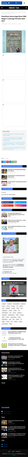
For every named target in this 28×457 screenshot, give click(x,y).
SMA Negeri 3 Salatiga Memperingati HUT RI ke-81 (17, 170)
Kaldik (3, 321)
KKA (13, 319)
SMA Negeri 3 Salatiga (6, 23)
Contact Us (18, 451)
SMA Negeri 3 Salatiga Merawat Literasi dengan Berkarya (15, 356)
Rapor (11, 323)
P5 (17, 306)
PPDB (18, 308)
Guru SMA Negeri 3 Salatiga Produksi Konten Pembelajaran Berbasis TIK (17, 434)
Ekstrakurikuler (11, 315)
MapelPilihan (4, 319)
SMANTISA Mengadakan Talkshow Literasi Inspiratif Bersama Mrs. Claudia (16, 377)
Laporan (16, 321)
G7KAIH (10, 310)
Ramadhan (4, 315)
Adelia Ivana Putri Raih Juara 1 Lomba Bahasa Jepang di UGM (17, 221)
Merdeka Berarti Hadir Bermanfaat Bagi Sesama (16, 176)
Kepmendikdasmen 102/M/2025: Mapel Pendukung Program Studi (17, 332)
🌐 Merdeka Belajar (6, 413)
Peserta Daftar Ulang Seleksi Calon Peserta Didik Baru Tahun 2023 (14, 148)
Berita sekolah (16, 303)
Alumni (7, 317)
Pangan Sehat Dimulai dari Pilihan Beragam (16, 421)
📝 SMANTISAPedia (6, 411)
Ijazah (19, 317)
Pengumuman (13, 317)
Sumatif (20, 306)
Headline (4, 303)
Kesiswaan (8, 12)
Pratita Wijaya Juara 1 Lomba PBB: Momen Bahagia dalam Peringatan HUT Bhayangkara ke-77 (14, 144)
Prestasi (13, 306)
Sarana (14, 312)
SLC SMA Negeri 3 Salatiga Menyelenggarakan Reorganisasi (16, 362)
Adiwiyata (8, 308)
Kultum (15, 310)
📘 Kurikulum (4, 444)
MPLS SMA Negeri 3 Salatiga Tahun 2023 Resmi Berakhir (13, 134)
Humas (3, 306)
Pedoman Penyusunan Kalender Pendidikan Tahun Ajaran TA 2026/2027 (17, 344)
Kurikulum (10, 303)
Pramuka (22, 315)
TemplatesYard (13, 453)
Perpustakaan (5, 312)
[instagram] (20, 205)
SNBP (3, 317)
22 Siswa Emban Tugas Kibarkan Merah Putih (17, 182)
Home (9, 451)
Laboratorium (5, 323)
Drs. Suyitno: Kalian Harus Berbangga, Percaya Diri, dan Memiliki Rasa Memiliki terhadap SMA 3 (13, 139)
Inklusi (20, 321)
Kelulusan (19, 312)
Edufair (17, 319)
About (13, 451)
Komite (7, 321)
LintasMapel (4, 310)
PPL (19, 310)
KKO (21, 308)
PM (11, 321)
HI (21, 319)
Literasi (8, 306)
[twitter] (20, 202)
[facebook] (7, 202)
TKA (10, 312)
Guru (3, 308)
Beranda (3, 12)
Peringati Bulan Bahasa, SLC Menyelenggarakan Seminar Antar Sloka (16, 215)
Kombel (13, 308)
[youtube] (7, 205)
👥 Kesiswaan (4, 446)
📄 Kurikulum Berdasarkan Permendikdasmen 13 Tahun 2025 (16, 338)
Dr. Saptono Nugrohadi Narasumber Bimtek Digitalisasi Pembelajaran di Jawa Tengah (17, 428)
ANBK (17, 315)
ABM (10, 319)
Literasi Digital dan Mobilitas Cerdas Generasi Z (17, 227)
